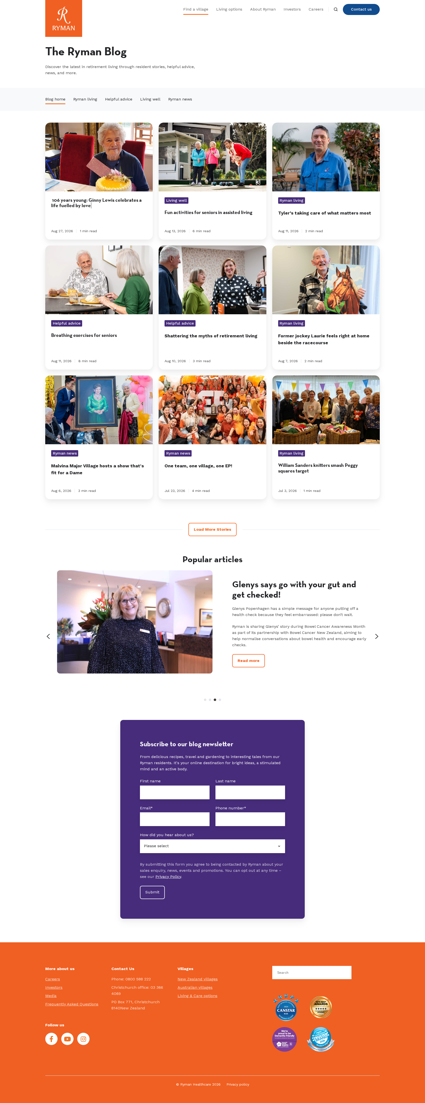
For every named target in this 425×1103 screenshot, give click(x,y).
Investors (292, 9)
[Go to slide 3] (215, 700)
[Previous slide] (48, 636)
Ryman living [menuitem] (85, 99)
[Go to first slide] (377, 636)
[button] (335, 9)
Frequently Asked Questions (71, 1004)
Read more (248, 672)
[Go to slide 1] (205, 700)
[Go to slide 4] (220, 700)
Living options (229, 9)
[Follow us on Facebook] (51, 1039)
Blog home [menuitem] (55, 99)
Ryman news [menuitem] (180, 99)
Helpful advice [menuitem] (118, 99)
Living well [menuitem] (150, 99)
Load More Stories (212, 529)
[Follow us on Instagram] (83, 1039)
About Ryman (263, 9)
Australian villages (195, 987)
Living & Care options (197, 995)
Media (51, 995)
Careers (316, 9)
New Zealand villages (198, 979)
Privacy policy (238, 1084)
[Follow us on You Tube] (67, 1039)
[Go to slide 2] (210, 700)
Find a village (195, 9)
